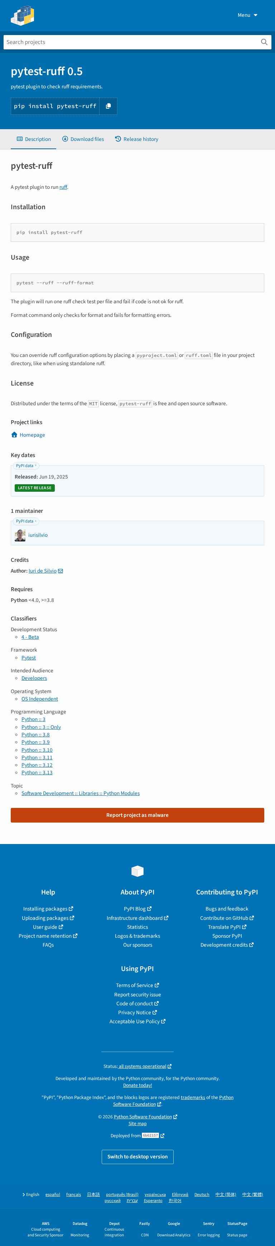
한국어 (175, 1201)
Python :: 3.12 (37, 765)
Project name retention (45, 936)
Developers (34, 678)
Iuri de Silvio (43, 571)
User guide (45, 927)
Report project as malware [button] (137, 815)
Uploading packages (45, 918)
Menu (244, 15)
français (73, 1195)
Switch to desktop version (137, 1157)
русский (113, 1201)
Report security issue (137, 995)
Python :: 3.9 (35, 742)
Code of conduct (134, 1003)
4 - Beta (30, 637)
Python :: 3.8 (35, 735)
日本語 (93, 1195)
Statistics (137, 927)
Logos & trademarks (137, 936)
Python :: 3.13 (37, 772)
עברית (132, 1201)
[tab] (33, 139)
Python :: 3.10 (37, 750)
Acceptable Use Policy (135, 1021)
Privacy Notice (134, 1012)
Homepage (32, 435)
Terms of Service (134, 985)
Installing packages (45, 909)
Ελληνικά (180, 1195)
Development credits (224, 945)
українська (155, 1195)
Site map (138, 1123)
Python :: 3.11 (37, 757)
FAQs (48, 945)
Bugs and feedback (227, 909)
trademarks (193, 1097)
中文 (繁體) (252, 1195)
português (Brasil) (122, 1195)
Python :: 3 (33, 719)
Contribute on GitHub (224, 918)
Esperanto (153, 1201)
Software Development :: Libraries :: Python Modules (80, 793)
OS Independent (39, 699)
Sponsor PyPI (227, 936)
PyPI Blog (135, 909)
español (52, 1195)
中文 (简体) (226, 1195)
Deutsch (201, 1195)
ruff (63, 187)
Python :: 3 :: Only (41, 727)
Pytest (28, 658)
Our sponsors (137, 945)
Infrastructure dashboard (135, 918)
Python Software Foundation (143, 1116)
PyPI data (24, 466)
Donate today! (137, 1085)
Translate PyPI (224, 927)
